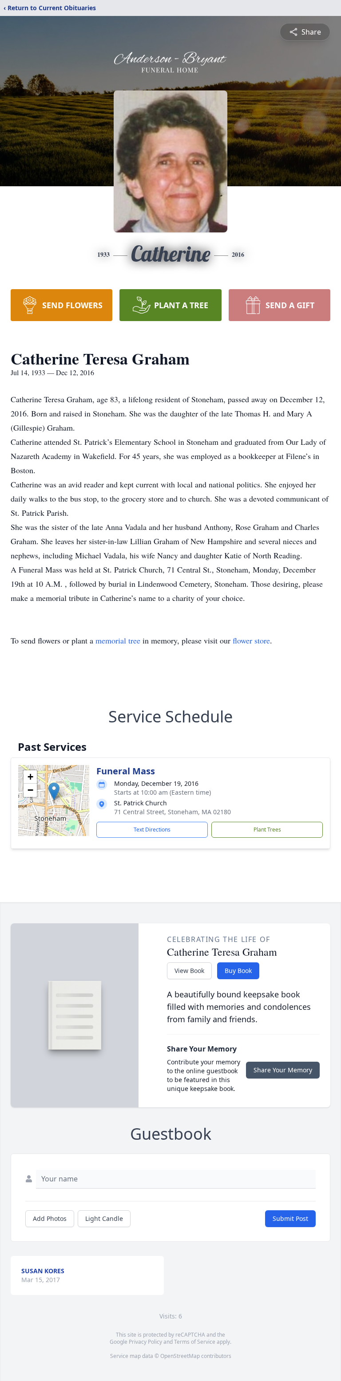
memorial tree (117, 640)
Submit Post (290, 1218)
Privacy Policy (145, 1342)
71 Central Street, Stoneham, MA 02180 (172, 812)
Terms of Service (194, 1342)
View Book (189, 970)
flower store (251, 640)
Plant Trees (267, 829)
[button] (53, 791)
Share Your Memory (283, 1070)
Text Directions (152, 829)
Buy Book (238, 970)
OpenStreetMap (180, 1356)
